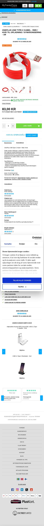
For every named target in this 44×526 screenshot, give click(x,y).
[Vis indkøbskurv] (38, 5)
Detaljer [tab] (22, 244)
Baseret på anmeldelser (22, 41)
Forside (22, 427)
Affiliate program (22, 470)
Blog (22, 456)
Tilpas (21, 287)
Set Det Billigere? (8, 118)
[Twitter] (26, 489)
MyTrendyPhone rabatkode (22, 463)
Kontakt (22, 452)
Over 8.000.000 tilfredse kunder (15, 302)
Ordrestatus (22, 438)
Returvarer (22, 434)
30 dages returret (11, 299)
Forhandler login (22, 466)
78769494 (37, 416)
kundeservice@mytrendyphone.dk (15, 416)
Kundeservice (21, 431)
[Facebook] (12, 489)
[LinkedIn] (22, 489)
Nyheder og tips (22, 459)
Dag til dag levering (12, 291)
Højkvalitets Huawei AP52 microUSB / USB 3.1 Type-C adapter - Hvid (22, 327)
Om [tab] (36, 244)
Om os (22, 442)
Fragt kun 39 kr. (10, 294)
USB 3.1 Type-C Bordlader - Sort (22, 356)
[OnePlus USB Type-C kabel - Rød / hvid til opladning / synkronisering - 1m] (5, 90)
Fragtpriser (6, 103)
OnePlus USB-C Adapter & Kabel (21, 179)
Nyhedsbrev (22, 449)
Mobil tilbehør (22, 178)
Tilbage (7, 23)
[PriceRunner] (16, 502)
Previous (3, 351)
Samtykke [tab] (8, 244)
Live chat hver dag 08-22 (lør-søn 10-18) (18, 297)
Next (40, 351)
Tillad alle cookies (22, 280)
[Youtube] (31, 489)
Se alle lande (22, 484)
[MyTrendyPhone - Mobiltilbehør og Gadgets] (9, 5)
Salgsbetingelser (22, 474)
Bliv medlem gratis (30, 112)
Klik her (34, 1)
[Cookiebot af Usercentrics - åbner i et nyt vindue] (32, 238)
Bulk (12, 170)
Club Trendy (22, 445)
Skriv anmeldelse (22, 310)
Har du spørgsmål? (21, 135)
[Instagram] (17, 489)
